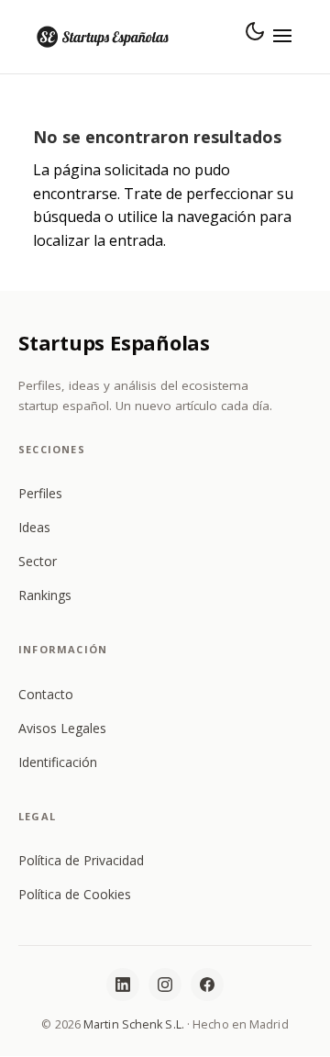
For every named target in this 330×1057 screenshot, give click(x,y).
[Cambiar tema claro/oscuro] (254, 31)
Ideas (34, 527)
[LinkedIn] (122, 984)
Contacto (45, 694)
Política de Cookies (74, 894)
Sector (37, 561)
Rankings (45, 595)
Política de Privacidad (81, 860)
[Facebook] (207, 984)
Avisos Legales (62, 728)
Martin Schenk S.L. (133, 1024)
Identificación (57, 762)
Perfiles (40, 493)
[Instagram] (165, 984)
